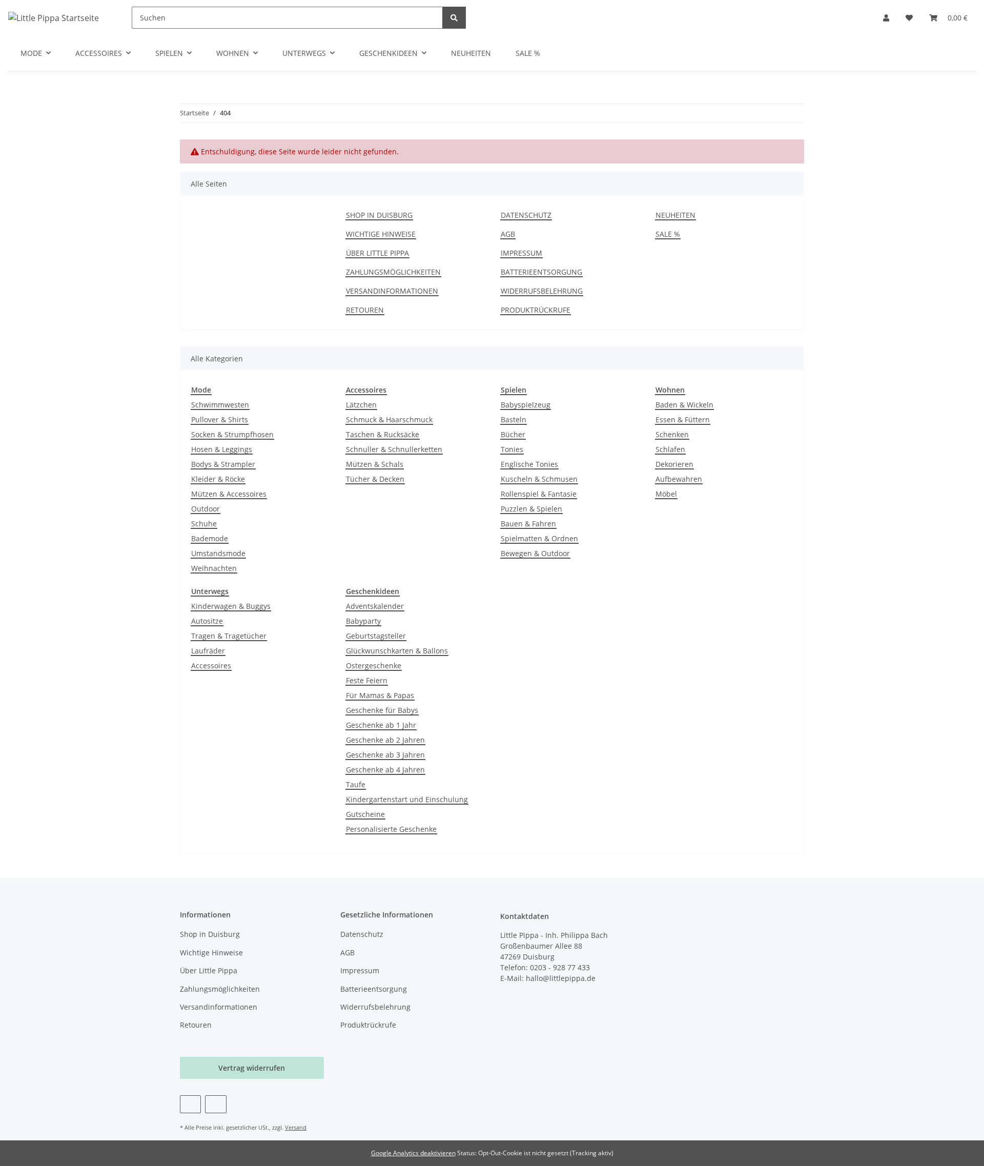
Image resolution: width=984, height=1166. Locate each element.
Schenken (672, 434)
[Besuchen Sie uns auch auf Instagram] (215, 1104)
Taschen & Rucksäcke (382, 434)
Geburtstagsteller (376, 636)
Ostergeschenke (373, 665)
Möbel (666, 494)
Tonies (512, 449)
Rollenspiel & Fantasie (539, 494)
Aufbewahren (678, 479)
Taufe (355, 784)
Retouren (365, 310)
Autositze (207, 621)
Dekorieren (674, 464)
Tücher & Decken (375, 479)
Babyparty (363, 621)
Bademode (209, 538)
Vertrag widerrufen (251, 1068)
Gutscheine (365, 814)
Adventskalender (375, 606)
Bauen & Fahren (528, 523)
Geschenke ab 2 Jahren (385, 740)
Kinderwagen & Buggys (231, 606)
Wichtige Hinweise (381, 234)
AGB (508, 234)
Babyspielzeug (525, 405)
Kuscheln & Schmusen (539, 479)
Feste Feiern (366, 680)
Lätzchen (361, 405)
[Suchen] (454, 18)
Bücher (513, 434)
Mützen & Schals (374, 464)
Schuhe (204, 523)
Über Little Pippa (377, 253)
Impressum (521, 253)
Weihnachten (214, 568)
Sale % (528, 53)
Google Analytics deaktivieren (413, 1153)
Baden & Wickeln (684, 405)
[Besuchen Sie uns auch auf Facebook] (190, 1104)
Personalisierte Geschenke (391, 829)
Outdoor (205, 509)
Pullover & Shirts (219, 419)
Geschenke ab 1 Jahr (381, 725)
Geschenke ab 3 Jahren (385, 755)
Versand (295, 1127)
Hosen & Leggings (221, 449)
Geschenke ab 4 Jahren (385, 769)
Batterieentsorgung (541, 272)
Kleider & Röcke (218, 479)
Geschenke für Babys (382, 710)
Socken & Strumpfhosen (232, 434)
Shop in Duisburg (379, 215)
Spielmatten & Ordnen (539, 538)
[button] (886, 17)
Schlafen (670, 449)
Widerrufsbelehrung (542, 291)
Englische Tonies (529, 464)
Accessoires (211, 665)
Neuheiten (471, 53)
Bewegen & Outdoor (535, 553)
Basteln (513, 419)
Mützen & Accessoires (228, 494)
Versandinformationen (392, 291)
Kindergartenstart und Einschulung (407, 799)
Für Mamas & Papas (380, 695)
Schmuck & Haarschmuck (389, 419)
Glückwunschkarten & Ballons (397, 651)
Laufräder (208, 651)
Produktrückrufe (535, 310)
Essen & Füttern (682, 419)
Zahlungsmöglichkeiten (393, 272)
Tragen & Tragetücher (228, 636)
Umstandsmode (218, 553)
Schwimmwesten (220, 405)
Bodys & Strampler (223, 464)
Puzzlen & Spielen (531, 509)
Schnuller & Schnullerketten (394, 449)
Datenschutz (526, 215)
